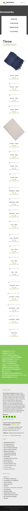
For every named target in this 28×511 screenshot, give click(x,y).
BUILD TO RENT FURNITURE (10, 449)
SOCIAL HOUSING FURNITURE (10, 447)
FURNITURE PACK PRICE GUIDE (11, 494)
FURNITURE (11, 451)
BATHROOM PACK (8, 460)
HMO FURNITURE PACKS (9, 442)
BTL (5, 446)
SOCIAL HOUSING (8, 482)
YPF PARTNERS (7, 489)
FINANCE (6, 485)
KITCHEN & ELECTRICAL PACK (10, 458)
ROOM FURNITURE (11, 454)
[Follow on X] (15, 417)
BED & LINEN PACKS (8, 462)
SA (4, 444)
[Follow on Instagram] (7, 417)
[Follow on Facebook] (4, 417)
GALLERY (6, 498)
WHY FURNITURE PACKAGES (10, 496)
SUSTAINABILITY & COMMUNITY (11, 480)
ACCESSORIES (14, 31)
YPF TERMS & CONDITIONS (10, 478)
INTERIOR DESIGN (8, 491)
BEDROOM (14, 19)
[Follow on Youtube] (12, 417)
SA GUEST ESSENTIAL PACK (10, 463)
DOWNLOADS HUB (8, 484)
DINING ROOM (14, 27)
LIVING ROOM (14, 23)
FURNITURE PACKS (9, 444)
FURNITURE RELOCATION (9, 493)
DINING (5, 454)
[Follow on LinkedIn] (9, 417)
